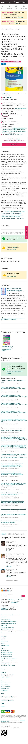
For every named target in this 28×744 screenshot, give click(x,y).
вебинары (9, 97)
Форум (2, 693)
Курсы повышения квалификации (8, 623)
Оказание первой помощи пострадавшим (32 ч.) (12, 430)
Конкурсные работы (5, 677)
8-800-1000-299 (20, 2)
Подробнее (20, 17)
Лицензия (5, 93)
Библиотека (4, 648)
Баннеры (3, 643)
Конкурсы (3, 672)
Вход (16, 8)
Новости (3, 681)
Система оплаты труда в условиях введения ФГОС (13, 509)
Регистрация (23, 8)
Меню (2, 8)
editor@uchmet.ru (4, 608)
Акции (2, 703)
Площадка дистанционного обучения (9, 661)
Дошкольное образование (6, 652)
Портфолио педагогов (6, 663)
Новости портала (4, 684)
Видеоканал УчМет (5, 650)
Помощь (3, 669)
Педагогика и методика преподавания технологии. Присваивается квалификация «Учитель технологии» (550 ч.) (14, 420)
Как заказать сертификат (6, 654)
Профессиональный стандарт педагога (10, 216)
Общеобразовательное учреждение (9, 658)
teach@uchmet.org (5, 606)
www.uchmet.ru (3, 723)
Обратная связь (4, 641)
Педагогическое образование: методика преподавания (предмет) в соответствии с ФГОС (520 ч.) (14, 396)
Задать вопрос (26, 233)
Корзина (9, 8)
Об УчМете (3, 636)
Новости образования (5, 682)
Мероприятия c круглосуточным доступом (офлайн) (12, 631)
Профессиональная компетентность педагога (13, 129)
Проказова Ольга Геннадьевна (14, 134)
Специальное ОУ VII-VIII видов (8, 665)
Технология (5, 133)
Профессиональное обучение (7, 629)
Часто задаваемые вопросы (7, 632)
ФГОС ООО (23, 131)
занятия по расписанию (21, 108)
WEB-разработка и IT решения (9, 696)
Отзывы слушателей (5, 619)
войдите (15, 247)
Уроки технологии (20, 211)
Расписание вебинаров (6, 526)
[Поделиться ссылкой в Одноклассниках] (5, 64)
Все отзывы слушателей (12, 580)
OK (23, 596)
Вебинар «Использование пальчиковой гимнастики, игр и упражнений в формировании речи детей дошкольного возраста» (13, 484)
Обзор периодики (5, 688)
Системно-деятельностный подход (11, 131)
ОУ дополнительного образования (8, 660)
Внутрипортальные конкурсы (7, 674)
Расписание (3, 617)
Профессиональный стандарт (19, 128)
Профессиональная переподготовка (9, 621)
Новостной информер (5, 686)
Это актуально (4, 690)
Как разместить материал (6, 656)
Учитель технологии (6, 213)
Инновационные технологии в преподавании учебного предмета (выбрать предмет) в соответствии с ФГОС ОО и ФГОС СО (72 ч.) (12, 465)
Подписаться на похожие (11, 61)
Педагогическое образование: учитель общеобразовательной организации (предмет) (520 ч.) (13, 389)
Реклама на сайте (5, 645)
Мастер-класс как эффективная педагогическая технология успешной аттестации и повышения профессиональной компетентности (12, 502)
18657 (3, 534)
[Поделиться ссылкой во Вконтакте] (2, 64)
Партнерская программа (7, 700)
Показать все (12, 133)
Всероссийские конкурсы (6, 675)
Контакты (3, 638)
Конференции (4, 625)
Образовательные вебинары (7, 627)
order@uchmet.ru (4, 609)
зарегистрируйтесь (11, 249)
